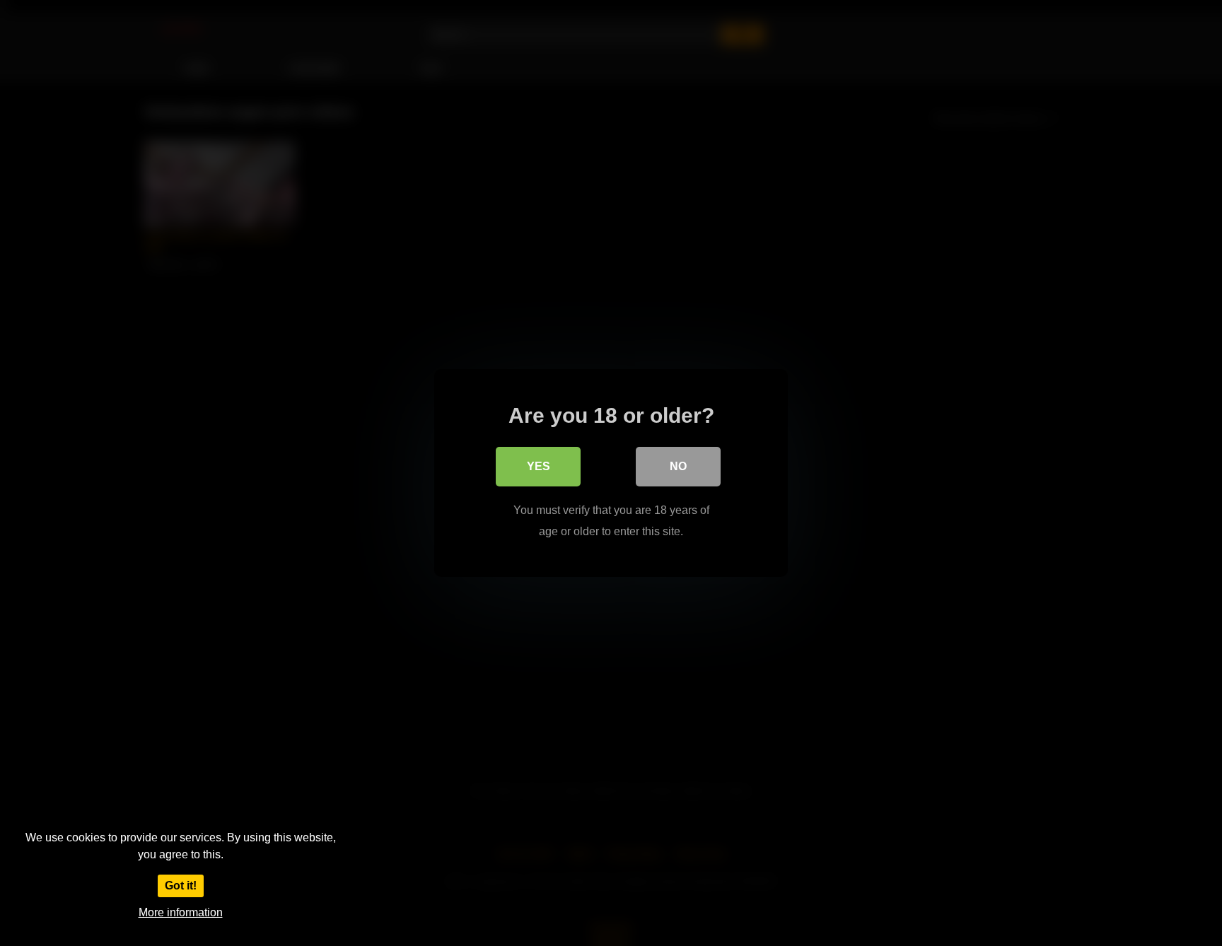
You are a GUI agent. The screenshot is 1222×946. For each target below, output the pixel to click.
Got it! (181, 886)
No (678, 466)
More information (181, 912)
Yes (538, 466)
